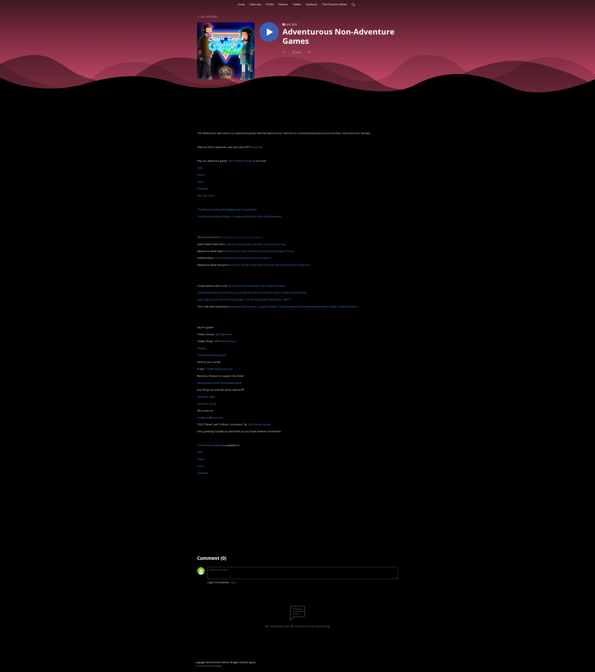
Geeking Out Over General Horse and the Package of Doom (259, 251)
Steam (200, 175)
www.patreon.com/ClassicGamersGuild (219, 383)
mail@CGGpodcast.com (219, 369)
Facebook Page (206, 396)
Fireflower (203, 188)
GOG (199, 168)
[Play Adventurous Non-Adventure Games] (269, 32)
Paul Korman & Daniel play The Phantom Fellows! (256, 286)
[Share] (309, 52)
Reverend (256, 147)
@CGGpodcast (224, 334)
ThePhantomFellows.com (211, 355)
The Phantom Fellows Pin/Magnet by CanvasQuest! (226, 209)
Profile (269, 4)
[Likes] (284, 52)
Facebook (311, 4)
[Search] (353, 4)
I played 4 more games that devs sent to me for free (255, 244)
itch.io (200, 181)
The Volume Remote (259, 424)
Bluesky (201, 348)
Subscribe (255, 4)
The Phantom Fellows (334, 4)
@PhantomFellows (225, 341)
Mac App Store (205, 195)
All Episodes (209, 16)
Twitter (297, 4)
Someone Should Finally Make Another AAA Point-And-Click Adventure (270, 265)
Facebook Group (206, 403)
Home (241, 4)
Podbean (218, 666)
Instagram (203, 417)
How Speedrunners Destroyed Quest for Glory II (243, 258)
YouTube (217, 417)
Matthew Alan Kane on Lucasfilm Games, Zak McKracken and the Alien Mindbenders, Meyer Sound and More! (294, 306)
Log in (233, 582)
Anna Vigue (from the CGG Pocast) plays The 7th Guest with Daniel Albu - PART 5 (245, 299)
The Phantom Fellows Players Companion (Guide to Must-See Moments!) (239, 216)
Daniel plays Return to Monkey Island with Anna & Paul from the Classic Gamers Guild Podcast (252, 292)
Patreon (283, 4)
